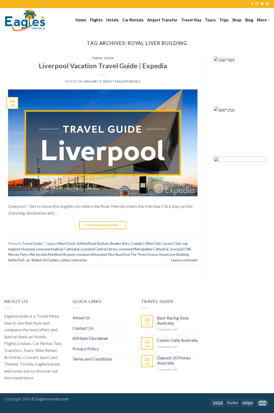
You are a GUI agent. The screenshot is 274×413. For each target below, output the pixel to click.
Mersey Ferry (18, 254)
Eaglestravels (127, 81)
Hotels (112, 20)
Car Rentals (132, 20)
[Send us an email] (267, 4)
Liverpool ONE (180, 249)
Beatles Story (120, 243)
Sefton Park (16, 260)
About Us (81, 317)
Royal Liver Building (174, 254)
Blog (249, 20)
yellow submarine (73, 260)
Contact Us (83, 328)
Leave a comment (184, 260)
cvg (184, 243)
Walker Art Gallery (45, 260)
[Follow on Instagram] (257, 4)
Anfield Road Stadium (93, 243)
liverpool (28, 249)
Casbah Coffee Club (146, 243)
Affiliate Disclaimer (90, 338)
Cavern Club (171, 243)
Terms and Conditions (92, 358)
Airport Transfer (162, 20)
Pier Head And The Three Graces (133, 254)
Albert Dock (66, 243)
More (262, 20)
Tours (210, 20)
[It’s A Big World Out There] (31, 20)
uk (28, 260)
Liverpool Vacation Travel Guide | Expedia (103, 66)
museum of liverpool (92, 254)
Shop (236, 20)
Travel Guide (102, 58)
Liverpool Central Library (99, 249)
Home (80, 20)
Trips (224, 20)
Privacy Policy (86, 348)
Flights (96, 20)
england (14, 249)
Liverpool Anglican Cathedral (57, 249)
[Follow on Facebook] (252, 4)
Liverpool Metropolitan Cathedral (143, 249)
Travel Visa (191, 20)
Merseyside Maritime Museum (52, 254)
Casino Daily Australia (177, 340)
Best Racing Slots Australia (173, 320)
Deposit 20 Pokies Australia (174, 360)
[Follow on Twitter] (262, 4)
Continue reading (102, 225)
